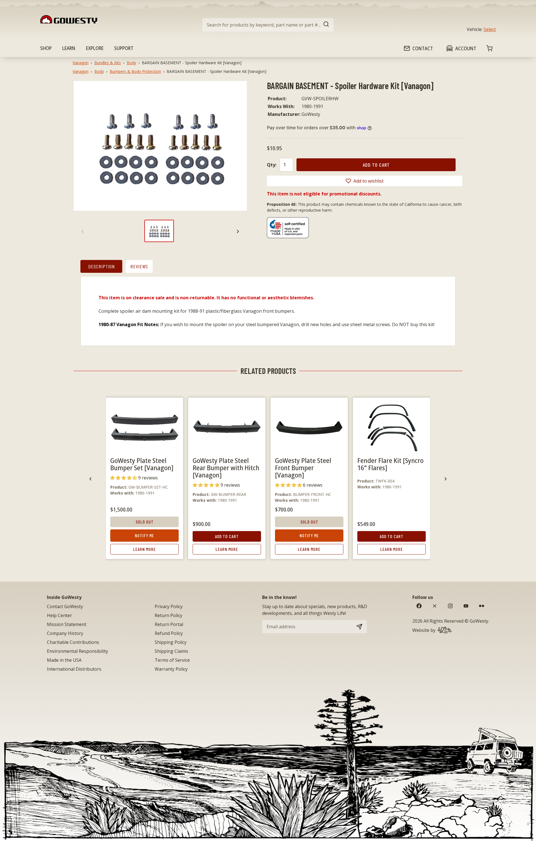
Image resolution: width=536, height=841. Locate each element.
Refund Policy (169, 633)
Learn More (144, 549)
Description (101, 266)
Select (490, 29)
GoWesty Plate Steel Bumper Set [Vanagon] (141, 464)
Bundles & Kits (107, 62)
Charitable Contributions (73, 642)
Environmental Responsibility (77, 651)
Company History (65, 633)
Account (465, 48)
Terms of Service (172, 660)
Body (131, 62)
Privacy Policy (169, 606)
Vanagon (80, 62)
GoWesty (479, 621)
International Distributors (74, 669)
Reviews (139, 266)
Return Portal (169, 624)
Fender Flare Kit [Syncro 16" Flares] (390, 464)
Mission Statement (66, 624)
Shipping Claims (171, 651)
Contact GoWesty (65, 606)
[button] (364, 181)
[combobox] (268, 25)
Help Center (59, 615)
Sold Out (145, 521)
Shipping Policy (170, 642)
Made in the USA (64, 660)
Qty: (271, 165)
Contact (422, 48)
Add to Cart (227, 536)
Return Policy (168, 615)
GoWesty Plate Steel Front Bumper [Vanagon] (303, 467)
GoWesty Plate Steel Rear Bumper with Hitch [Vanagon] (226, 467)
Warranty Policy (171, 669)
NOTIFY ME (144, 535)
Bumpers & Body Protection (135, 71)
